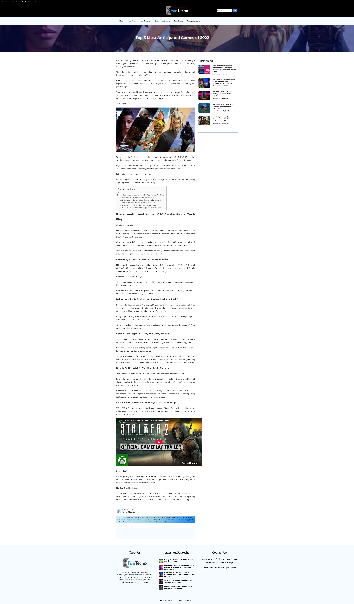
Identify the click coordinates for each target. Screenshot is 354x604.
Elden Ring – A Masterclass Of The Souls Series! (138, 197)
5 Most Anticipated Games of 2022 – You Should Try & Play (142, 195)
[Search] (234, 10)
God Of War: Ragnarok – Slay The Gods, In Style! (139, 202)
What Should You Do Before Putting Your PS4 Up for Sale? (223, 94)
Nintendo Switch (157, 382)
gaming (143, 72)
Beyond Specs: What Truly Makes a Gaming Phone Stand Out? (222, 106)
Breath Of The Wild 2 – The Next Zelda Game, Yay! (139, 205)
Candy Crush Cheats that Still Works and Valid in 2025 (178, 561)
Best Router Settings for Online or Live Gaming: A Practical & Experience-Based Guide (224, 69)
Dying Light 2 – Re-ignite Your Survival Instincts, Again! (141, 200)
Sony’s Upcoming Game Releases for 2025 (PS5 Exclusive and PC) (221, 119)
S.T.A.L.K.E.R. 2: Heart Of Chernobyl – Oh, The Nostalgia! (141, 207)
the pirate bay (149, 182)
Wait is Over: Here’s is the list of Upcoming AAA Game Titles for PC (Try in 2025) (224, 81)
